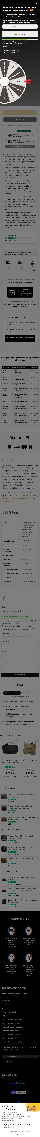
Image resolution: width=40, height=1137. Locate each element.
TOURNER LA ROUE (20, 34)
